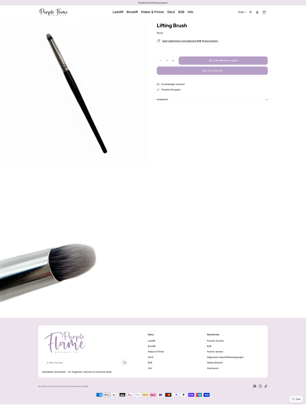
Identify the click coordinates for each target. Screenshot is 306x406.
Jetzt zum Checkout (212, 70)
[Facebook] (255, 386)
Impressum (213, 368)
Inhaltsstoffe (162, 99)
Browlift (152, 346)
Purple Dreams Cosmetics (57, 386)
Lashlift (151, 340)
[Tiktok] (266, 386)
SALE (150, 357)
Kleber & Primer (156, 351)
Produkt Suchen (215, 340)
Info (150, 368)
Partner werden (215, 351)
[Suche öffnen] (250, 12)
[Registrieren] (124, 363)
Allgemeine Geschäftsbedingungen (225, 357)
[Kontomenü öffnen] (257, 12)
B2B (150, 362)
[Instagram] (260, 386)
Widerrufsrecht (215, 362)
